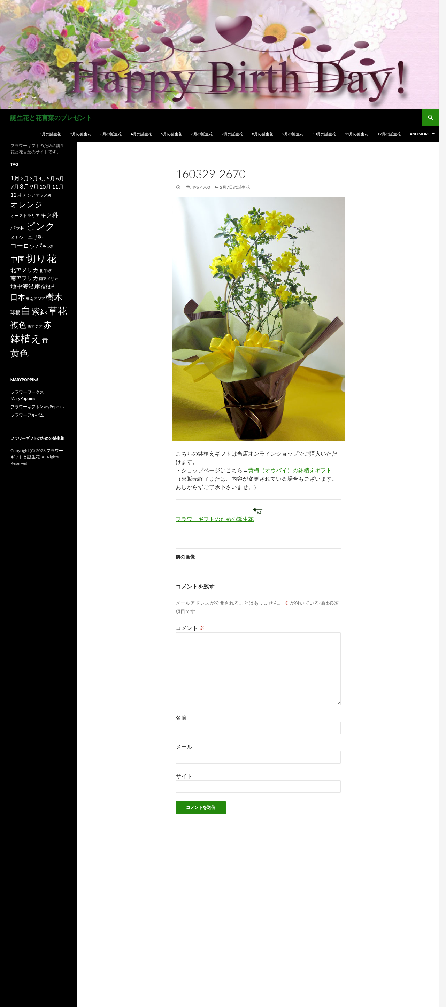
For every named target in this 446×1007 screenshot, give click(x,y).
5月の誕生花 (171, 134)
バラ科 (17, 228)
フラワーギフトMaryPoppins (37, 406)
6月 (60, 178)
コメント (190, 628)
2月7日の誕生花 (235, 187)
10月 (45, 186)
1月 (15, 178)
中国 (17, 259)
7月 (14, 186)
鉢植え (25, 338)
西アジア (35, 326)
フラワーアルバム (27, 415)
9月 (34, 186)
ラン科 (48, 246)
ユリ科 (35, 237)
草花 (57, 310)
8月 (24, 186)
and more (420, 134)
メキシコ (18, 237)
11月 (58, 186)
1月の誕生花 (50, 134)
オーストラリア (25, 215)
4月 (42, 178)
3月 (34, 178)
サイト (184, 776)
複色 (18, 325)
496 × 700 (201, 187)
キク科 (49, 214)
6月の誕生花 (202, 134)
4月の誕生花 (141, 134)
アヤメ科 (43, 195)
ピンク (40, 226)
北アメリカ (24, 269)
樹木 (54, 297)
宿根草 (48, 286)
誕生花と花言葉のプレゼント (51, 117)
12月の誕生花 (389, 134)
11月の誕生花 (356, 134)
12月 (16, 195)
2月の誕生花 (80, 134)
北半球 (45, 270)
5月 (51, 178)
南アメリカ (48, 278)
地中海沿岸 (25, 286)
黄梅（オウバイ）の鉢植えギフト (290, 470)
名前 (181, 717)
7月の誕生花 (232, 134)
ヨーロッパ (26, 245)
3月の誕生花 (111, 134)
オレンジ (26, 204)
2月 (25, 178)
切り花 (41, 258)
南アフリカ (24, 278)
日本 (17, 297)
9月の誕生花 (292, 134)
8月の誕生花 (262, 134)
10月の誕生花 (324, 134)
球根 (15, 312)
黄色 (19, 353)
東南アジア (35, 298)
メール (184, 746)
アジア (29, 195)
